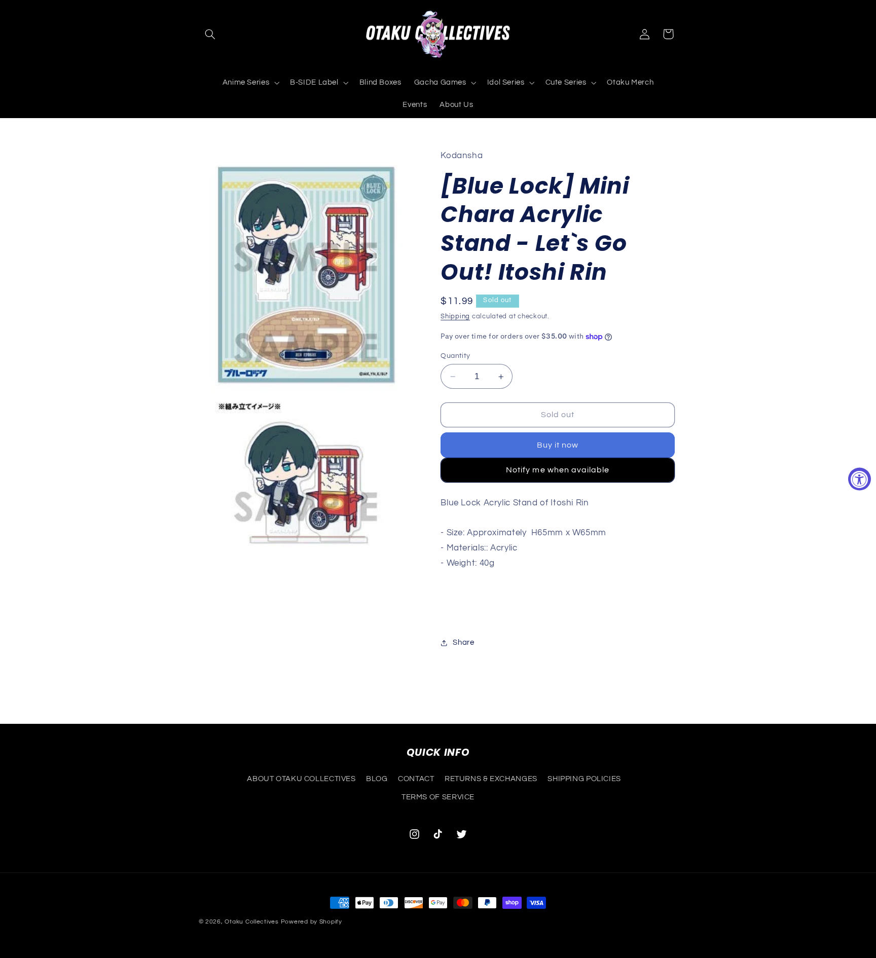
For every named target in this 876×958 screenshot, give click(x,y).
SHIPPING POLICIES (584, 778)
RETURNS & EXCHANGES (491, 778)
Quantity (455, 355)
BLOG (377, 778)
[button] (210, 34)
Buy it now (558, 445)
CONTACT (416, 778)
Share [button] (463, 642)
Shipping (455, 316)
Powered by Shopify (311, 922)
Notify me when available (557, 470)
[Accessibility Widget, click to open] (859, 479)
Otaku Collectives (252, 922)
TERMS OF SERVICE (438, 797)
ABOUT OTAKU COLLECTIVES (301, 778)
